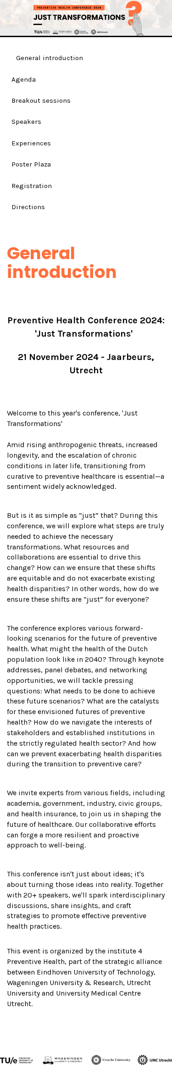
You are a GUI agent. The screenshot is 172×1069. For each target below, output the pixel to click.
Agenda (23, 79)
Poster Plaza (31, 164)
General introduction (49, 58)
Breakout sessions (41, 100)
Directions (28, 207)
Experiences (31, 143)
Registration (31, 186)
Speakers (26, 121)
